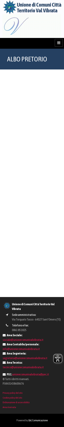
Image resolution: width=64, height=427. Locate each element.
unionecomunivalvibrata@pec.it (30, 374)
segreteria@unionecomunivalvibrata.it (25, 358)
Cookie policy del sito (12, 397)
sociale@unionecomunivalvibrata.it (23, 340)
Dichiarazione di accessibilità (16, 402)
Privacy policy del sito (13, 392)
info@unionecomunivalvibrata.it (21, 349)
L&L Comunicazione (38, 420)
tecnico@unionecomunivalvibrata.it (23, 367)
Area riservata (9, 407)
